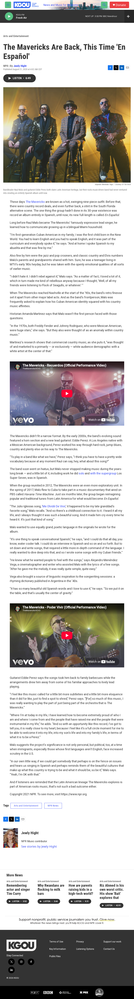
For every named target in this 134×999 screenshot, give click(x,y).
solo (81, 473)
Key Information (57, 949)
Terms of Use (56, 941)
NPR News (53, 805)
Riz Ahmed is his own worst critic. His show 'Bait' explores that (112, 891)
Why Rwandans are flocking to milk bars (51, 889)
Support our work (112, 941)
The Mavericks (35, 201)
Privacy (80, 941)
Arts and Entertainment (16, 36)
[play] (9, 16)
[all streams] (129, 16)
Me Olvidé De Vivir (53, 506)
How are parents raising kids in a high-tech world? (81, 889)
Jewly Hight (20, 65)
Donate (121, 5)
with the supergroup (103, 473)
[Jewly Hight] (10, 838)
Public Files (55, 956)
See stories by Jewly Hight (39, 846)
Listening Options (85, 949)
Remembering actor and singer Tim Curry (18, 889)
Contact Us (109, 949)
